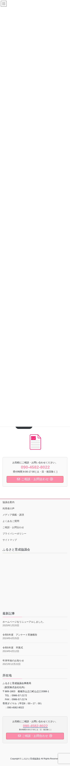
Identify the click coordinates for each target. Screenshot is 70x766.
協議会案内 (8, 502)
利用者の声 (8, 508)
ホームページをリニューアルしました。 (24, 621)
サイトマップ (10, 539)
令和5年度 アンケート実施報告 (20, 634)
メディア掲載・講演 (13, 514)
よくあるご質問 (11, 521)
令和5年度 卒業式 (13, 647)
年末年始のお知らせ (13, 660)
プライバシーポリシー (14, 533)
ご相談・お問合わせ (13, 527)
